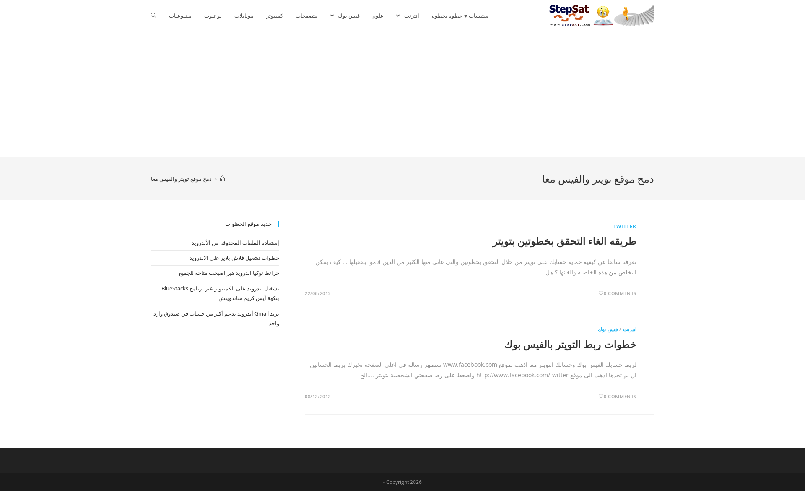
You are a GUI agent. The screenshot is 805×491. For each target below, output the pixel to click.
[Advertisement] (402, 94)
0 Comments (620, 293)
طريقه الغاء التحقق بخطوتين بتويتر (564, 241)
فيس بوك (608, 329)
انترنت (629, 329)
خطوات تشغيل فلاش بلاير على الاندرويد (234, 257)
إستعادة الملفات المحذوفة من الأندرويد (235, 242)
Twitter (624, 226)
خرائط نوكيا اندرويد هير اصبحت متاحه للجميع (229, 273)
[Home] (222, 179)
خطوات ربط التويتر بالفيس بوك (570, 344)
